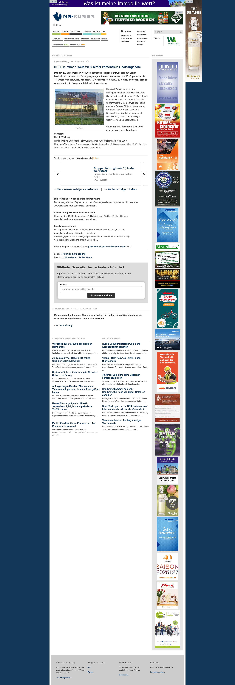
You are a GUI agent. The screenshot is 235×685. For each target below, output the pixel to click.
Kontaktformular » (157, 672)
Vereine (87, 31)
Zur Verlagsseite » (63, 677)
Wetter (104, 39)
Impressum (141, 41)
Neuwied (67, 55)
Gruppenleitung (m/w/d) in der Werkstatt (114, 169)
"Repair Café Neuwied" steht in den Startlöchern (121, 359)
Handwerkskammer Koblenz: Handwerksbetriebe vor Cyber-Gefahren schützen (123, 392)
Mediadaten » (124, 674)
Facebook (128, 31)
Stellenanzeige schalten (122, 189)
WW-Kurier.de (126, 38)
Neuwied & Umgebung (74, 253)
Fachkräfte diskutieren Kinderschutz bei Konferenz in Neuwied (73, 425)
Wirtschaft (76, 31)
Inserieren (141, 31)
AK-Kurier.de (126, 35)
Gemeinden (95, 39)
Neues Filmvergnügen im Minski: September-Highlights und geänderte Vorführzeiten (72, 406)
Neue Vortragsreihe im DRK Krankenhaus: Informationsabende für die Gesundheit (125, 407)
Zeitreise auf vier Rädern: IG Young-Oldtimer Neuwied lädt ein (71, 359)
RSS (89, 667)
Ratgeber (85, 39)
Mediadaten (141, 34)
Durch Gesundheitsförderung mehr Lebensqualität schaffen (121, 345)
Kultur (96, 31)
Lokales (57, 39)
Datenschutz (142, 38)
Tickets (157, 38)
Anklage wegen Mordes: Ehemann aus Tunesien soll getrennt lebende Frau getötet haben (75, 389)
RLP (104, 31)
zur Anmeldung (64, 325)
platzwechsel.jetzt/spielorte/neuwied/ (107, 246)
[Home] (54, 24)
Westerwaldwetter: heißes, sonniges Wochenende (121, 422)
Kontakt (140, 44)
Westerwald (60, 45)
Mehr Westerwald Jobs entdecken (77, 189)
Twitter (90, 672)
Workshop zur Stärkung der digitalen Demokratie (72, 345)
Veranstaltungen (71, 39)
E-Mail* (63, 284)
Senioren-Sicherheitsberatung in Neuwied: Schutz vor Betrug (75, 373)
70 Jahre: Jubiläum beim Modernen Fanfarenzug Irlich (121, 376)
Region (56, 31)
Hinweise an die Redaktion (78, 257)
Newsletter (125, 41)
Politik (65, 31)
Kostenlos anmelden (101, 295)
